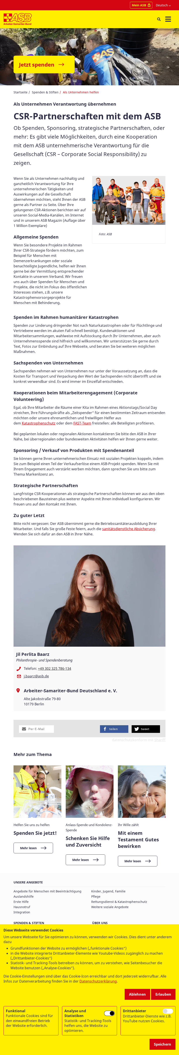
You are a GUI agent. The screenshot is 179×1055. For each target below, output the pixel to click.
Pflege (95, 896)
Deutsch (162, 5)
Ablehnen (137, 994)
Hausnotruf (22, 907)
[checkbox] (109, 1013)
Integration (22, 912)
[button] (36, 729)
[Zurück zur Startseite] (17, 19)
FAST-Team (82, 423)
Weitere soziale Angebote (110, 907)
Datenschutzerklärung (98, 981)
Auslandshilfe (24, 896)
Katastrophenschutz (38, 423)
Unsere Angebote (28, 882)
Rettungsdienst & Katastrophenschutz (119, 902)
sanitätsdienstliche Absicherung (128, 528)
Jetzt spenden (36, 64)
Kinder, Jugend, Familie (108, 891)
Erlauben (163, 994)
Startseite (21, 92)
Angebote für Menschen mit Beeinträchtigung (47, 891)
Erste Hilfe (21, 902)
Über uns (100, 923)
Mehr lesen (28, 848)
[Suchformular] (158, 19)
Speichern (162, 1044)
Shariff (159, 739)
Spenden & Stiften (45, 92)
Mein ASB (139, 5)
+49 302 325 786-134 (54, 668)
